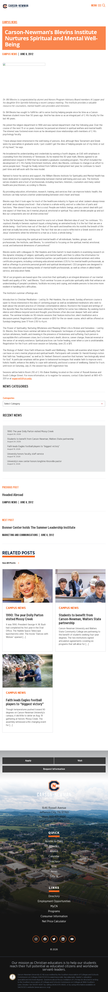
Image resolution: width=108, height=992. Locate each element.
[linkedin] (63, 939)
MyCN (54, 906)
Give (54, 866)
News (54, 871)
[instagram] (36, 939)
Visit (80, 761)
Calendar (54, 856)
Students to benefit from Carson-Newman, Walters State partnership (40, 439)
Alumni (54, 851)
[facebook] (45, 939)
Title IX (54, 876)
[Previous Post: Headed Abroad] (54, 495)
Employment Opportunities (54, 901)
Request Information (54, 769)
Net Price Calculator (54, 921)
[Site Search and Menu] (98, 5)
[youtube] (72, 939)
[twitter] (54, 939)
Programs (54, 911)
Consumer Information (54, 916)
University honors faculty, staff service (25, 454)
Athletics (54, 846)
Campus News (9, 22)
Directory (54, 861)
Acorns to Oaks (54, 841)
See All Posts (9, 562)
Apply (28, 761)
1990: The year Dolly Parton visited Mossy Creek (30, 431)
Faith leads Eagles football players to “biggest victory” (33, 446)
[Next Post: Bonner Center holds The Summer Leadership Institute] (54, 527)
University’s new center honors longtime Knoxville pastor (34, 461)
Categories (8, 398)
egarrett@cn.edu (22, 378)
